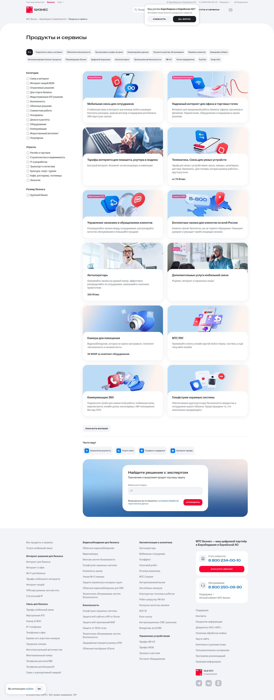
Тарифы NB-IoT (147, 642)
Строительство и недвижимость (47, 157)
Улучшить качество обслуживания (168, 52)
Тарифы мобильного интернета (43, 579)
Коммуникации (38, 129)
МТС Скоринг (146, 576)
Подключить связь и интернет (49, 52)
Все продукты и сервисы (39, 542)
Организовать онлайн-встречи (109, 52)
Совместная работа (41, 110)
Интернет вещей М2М (42, 83)
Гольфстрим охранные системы (100, 565)
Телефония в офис (36, 632)
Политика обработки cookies (211, 633)
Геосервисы (36, 115)
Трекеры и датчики (149, 653)
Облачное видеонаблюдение (98, 548)
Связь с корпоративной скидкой (43, 672)
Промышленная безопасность (147, 59)
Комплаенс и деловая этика (211, 644)
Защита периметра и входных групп (102, 582)
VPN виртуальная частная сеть (42, 590)
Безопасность (37, 101)
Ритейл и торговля (40, 153)
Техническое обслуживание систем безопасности (102, 595)
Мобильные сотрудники (152, 554)
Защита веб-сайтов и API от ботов (101, 616)
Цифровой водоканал (100, 59)
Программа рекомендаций (210, 656)
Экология (35, 180)
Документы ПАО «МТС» (208, 627)
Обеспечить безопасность (79, 52)
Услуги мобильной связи (39, 548)
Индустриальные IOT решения (46, 97)
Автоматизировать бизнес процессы (44, 59)
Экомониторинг (122, 59)
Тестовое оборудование (152, 659)
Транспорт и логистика (42, 166)
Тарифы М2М (146, 647)
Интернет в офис (35, 567)
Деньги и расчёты (40, 120)
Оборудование (38, 124)
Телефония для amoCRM (39, 661)
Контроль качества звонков (154, 605)
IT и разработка (38, 162)
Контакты (201, 616)
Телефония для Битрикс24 (40, 667)
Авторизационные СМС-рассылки (157, 622)
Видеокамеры (90, 554)
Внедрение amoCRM (150, 628)
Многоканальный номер (39, 655)
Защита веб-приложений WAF (99, 622)
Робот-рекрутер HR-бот (152, 599)
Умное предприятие (185, 59)
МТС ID (143, 611)
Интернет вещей (35, 584)
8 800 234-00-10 (214, 2)
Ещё (60, 2)
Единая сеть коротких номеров (43, 638)
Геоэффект (145, 559)
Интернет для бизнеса (38, 562)
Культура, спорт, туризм (43, 171)
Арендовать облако (219, 52)
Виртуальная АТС (35, 615)
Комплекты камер (92, 571)
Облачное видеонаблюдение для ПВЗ (103, 588)
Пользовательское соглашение (212, 650)
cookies (29, 689)
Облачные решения (41, 106)
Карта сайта (202, 639)
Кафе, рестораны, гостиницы (46, 175)
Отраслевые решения (42, 88)
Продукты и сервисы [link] (78, 19)
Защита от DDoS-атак (94, 628)
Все (29, 52)
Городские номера (36, 644)
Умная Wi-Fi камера (93, 576)
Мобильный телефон (137, 485)
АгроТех (202, 59)
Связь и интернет (39, 78)
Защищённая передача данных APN (102, 643)
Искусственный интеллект (44, 133)
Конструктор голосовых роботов (157, 594)
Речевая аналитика (149, 571)
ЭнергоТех (215, 59)
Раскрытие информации (209, 622)
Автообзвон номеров (150, 588)
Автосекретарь (147, 548)
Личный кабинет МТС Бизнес (214, 598)
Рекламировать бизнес (76, 59)
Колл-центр (145, 616)
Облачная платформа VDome (98, 648)
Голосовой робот (148, 565)
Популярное (36, 138)
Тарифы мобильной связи (40, 610)
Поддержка (206, 594)
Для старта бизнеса (41, 92)
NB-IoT (169, 59)
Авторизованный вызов (152, 582)
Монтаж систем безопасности (99, 559)
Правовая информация (208, 661)
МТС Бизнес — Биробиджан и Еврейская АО (46, 19)
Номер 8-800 (33, 621)
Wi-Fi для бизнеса (35, 573)
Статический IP (34, 596)
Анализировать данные (138, 52)
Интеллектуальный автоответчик (44, 650)
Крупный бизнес (39, 195)
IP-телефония (33, 627)
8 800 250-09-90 (225, 587)
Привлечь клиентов (197, 52)
